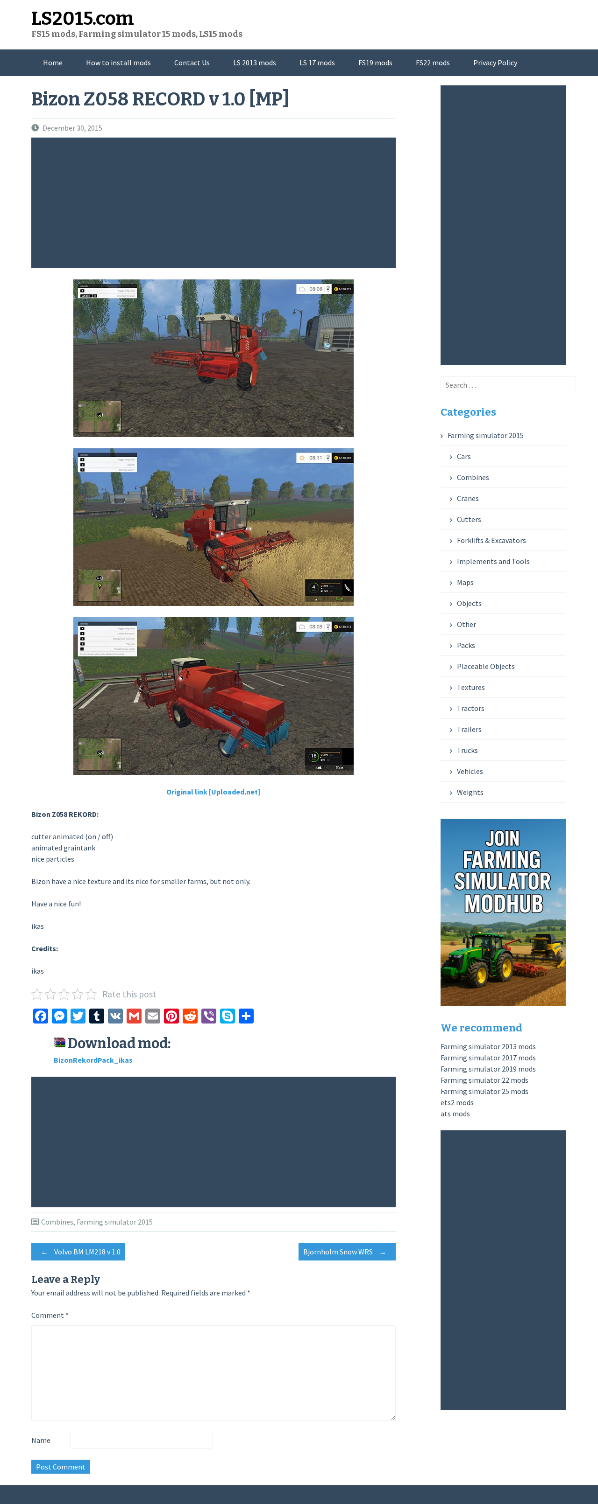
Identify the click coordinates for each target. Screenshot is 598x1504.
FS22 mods (433, 62)
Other (466, 624)
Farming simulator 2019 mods (488, 1068)
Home (53, 62)
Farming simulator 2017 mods (488, 1057)
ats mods (455, 1113)
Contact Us (192, 62)
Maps (465, 582)
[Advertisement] (216, 203)
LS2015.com (82, 18)
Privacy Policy (495, 62)
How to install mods (118, 62)
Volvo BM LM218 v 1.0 (81, 1251)
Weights (470, 792)
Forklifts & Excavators (491, 540)
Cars (464, 456)
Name (40, 1440)
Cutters (469, 519)
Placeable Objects (486, 666)
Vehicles (470, 771)
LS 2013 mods (254, 62)
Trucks (467, 750)
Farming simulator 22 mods (484, 1080)
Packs (466, 645)
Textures (471, 687)
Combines (57, 1221)
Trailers (469, 729)
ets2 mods (457, 1102)
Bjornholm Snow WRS (344, 1251)
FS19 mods (375, 62)
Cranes (468, 498)
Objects (469, 603)
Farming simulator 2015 (115, 1221)
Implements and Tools (493, 561)
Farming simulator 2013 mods (488, 1046)
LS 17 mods (317, 62)
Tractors (470, 708)
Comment (50, 1315)
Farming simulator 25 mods (484, 1091)
